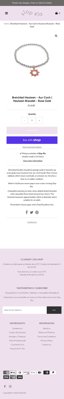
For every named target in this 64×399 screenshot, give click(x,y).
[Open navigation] (6, 13)
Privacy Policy (47, 340)
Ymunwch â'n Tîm (17, 348)
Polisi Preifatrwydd (17, 340)
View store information (32, 160)
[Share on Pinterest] (37, 213)
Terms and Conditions (47, 336)
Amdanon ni (17, 328)
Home (6, 23)
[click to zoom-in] (56, 36)
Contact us (32, 222)
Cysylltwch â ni (17, 344)
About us (46, 328)
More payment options (32, 147)
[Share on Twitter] (31, 213)
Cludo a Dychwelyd (17, 332)
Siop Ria (22, 393)
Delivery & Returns (47, 332)
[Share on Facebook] (27, 213)
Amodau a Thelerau (17, 336)
